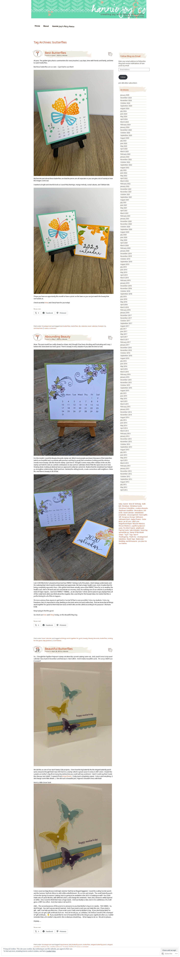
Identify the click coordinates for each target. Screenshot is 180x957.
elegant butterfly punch (99, 944)
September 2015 (126, 388)
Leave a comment (50, 328)
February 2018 (125, 310)
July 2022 (123, 170)
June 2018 (123, 299)
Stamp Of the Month (137, 532)
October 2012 (125, 476)
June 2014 (123, 423)
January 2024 (124, 127)
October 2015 (125, 385)
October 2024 (125, 103)
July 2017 (123, 329)
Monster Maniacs (139, 524)
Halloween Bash (124, 519)
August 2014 (124, 417)
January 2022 (124, 186)
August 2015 (124, 390)
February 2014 (125, 433)
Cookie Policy (51, 951)
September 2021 (126, 197)
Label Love (135, 521)
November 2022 (126, 159)
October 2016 (125, 353)
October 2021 (125, 194)
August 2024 (124, 108)
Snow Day (144, 530)
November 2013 (126, 442)
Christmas (125, 506)
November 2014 (126, 415)
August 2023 (124, 138)
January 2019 (124, 283)
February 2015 (125, 407)
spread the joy (124, 532)
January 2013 (124, 468)
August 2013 (124, 450)
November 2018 (126, 288)
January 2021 (124, 219)
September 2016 (126, 356)
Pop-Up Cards (124, 530)
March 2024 (124, 122)
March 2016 (124, 372)
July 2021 (123, 202)
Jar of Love (127, 521)
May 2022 (123, 176)
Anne (46, 303)
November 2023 (126, 130)
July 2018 (123, 296)
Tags (131, 535)
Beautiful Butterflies (59, 649)
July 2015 (123, 393)
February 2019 (125, 280)
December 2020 (126, 221)
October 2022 (125, 162)
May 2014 (123, 425)
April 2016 (123, 369)
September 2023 (126, 135)
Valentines (122, 539)
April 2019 (123, 275)
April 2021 (123, 211)
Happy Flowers (136, 519)
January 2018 (124, 313)
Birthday (138, 504)
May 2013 (123, 458)
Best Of (131, 504)
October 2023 (125, 133)
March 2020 (124, 245)
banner (125, 504)
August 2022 (124, 168)
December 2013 (126, 439)
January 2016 (124, 377)
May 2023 (123, 146)
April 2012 (123, 490)
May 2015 (123, 399)
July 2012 (123, 485)
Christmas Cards (136, 506)
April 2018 (123, 305)
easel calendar (92, 326)
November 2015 (126, 382)
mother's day (44, 947)
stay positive (47, 640)
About (46, 26)
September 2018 (126, 294)
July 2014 (123, 420)
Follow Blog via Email (130, 56)
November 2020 (126, 224)
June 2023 (123, 143)
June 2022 (123, 173)
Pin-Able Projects (129, 528)
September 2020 (126, 229)
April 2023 (123, 149)
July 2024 (123, 111)
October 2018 (125, 291)
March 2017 (124, 339)
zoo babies (123, 543)
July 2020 (123, 235)
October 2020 (125, 227)
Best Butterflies (55, 53)
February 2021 (125, 216)
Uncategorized (47, 326)
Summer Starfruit (69, 947)
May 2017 (123, 334)
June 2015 (123, 396)
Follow (123, 77)
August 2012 (124, 482)
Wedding (122, 541)
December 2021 (126, 189)
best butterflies (65, 326)
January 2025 (124, 95)
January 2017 (124, 345)
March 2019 (124, 278)
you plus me (142, 541)
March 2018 (124, 307)
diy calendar (83, 326)
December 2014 (126, 412)
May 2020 (123, 240)
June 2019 (123, 270)
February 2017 (125, 342)
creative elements (141, 508)
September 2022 (126, 165)
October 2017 (125, 321)
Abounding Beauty (57, 336)
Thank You (132, 537)
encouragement (132, 515)
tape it (136, 535)
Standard (109, 53)
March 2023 (124, 151)
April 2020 (123, 243)
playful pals (140, 528)
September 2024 (126, 106)
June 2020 (123, 237)
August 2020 (124, 232)
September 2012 (126, 479)
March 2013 (124, 463)
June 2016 (123, 364)
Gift (120, 517)
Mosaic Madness (125, 526)
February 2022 (125, 184)
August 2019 (124, 264)
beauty (85, 638)
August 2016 (124, 358)
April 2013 (123, 460)
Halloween (139, 517)
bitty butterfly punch (75, 944)
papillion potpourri (138, 526)
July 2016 (123, 361)
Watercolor (140, 539)
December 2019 (126, 253)
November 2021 (126, 192)
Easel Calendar (47, 638)
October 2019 (125, 259)
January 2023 (124, 157)
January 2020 (124, 251)
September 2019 (126, 262)
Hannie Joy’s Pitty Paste (63, 26)
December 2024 (126, 98)
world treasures (131, 541)
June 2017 (123, 331)
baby (120, 504)
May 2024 (123, 117)
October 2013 (125, 444)
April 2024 (123, 119)
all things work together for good (71, 638)
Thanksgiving (123, 537)
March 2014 (124, 431)
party (120, 528)
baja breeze (64, 944)
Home (37, 26)
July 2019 (123, 267)
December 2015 (126, 380)
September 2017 (126, 323)
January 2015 (124, 409)
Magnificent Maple (125, 524)
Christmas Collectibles (127, 508)
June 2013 (123, 455)
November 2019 (126, 256)
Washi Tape (131, 539)
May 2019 (123, 272)
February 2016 (125, 374)
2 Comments (57, 640)
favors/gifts (143, 515)
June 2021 (123, 205)
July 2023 (123, 141)
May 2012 (123, 487)
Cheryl (52, 615)
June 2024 (123, 114)
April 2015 (123, 401)
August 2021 (124, 200)
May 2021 (123, 208)
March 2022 (124, 181)
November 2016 (126, 350)
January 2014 (124, 436)
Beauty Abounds (93, 638)
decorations (138, 510)
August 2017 (124, 326)
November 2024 (126, 100)
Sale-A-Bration (135, 530)
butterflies (74, 326)
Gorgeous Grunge (128, 517)
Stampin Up (102, 326)
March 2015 (124, 404)
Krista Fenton (67, 776)
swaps (121, 535)
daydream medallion (126, 510)
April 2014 (123, 428)
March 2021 (124, 213)
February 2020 (125, 248)
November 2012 (126, 474)
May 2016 (123, 366)
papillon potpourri (56, 947)
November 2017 (126, 318)
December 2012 (126, 471)
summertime (38, 328)
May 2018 (123, 302)
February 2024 (125, 125)
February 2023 (125, 154)
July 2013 (123, 452)
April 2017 (123, 337)
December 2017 (126, 315)
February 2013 (125, 466)
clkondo (64, 55)
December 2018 (126, 286)
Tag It (126, 535)
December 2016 (126, 348)
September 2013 (126, 447)
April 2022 (123, 178)
